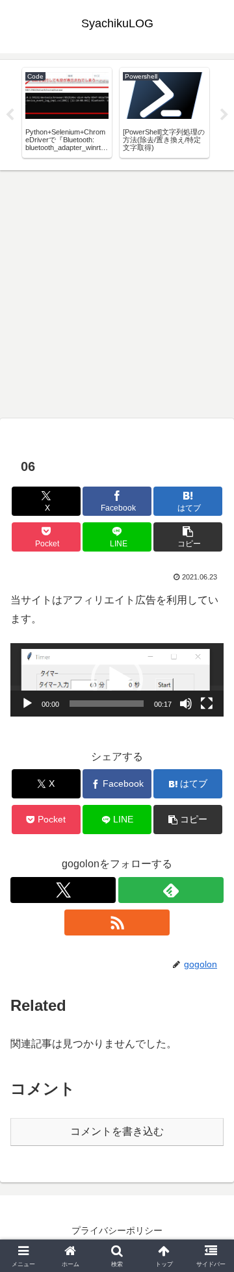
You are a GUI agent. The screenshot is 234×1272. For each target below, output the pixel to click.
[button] (188, 537)
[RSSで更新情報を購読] (117, 922)
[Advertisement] (117, 294)
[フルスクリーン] (206, 703)
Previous (9, 114)
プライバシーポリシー (117, 1230)
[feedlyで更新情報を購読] (171, 890)
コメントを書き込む (117, 1131)
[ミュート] (185, 703)
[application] (117, 680)
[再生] (27, 703)
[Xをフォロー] (63, 890)
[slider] (107, 703)
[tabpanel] (67, 112)
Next (224, 114)
